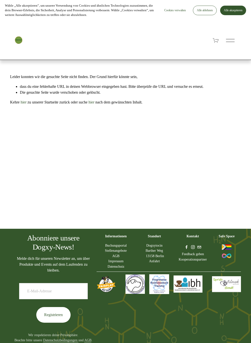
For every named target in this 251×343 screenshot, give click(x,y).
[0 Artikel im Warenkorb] (216, 40)
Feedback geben (193, 254)
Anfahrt (154, 261)
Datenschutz (116, 266)
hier (23, 102)
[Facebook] (186, 247)
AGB (87, 340)
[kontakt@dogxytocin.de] (199, 247)
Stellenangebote (116, 250)
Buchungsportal (116, 245)
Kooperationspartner (193, 259)
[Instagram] (193, 247)
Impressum (116, 261)
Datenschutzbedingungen (60, 340)
